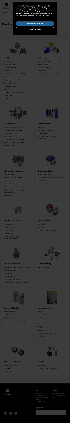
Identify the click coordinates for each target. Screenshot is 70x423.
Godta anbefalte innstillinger (35, 23)
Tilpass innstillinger (35, 29)
